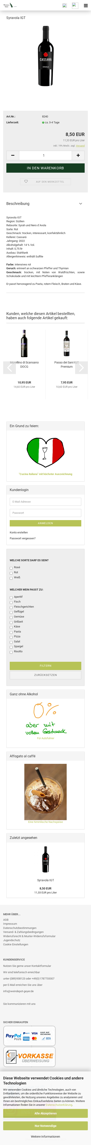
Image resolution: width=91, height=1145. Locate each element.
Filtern (45, 665)
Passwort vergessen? (23, 538)
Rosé (17, 567)
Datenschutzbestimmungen (19, 928)
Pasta (17, 631)
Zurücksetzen (45, 675)
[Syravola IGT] (45, 55)
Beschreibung (17, 203)
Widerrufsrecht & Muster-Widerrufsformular (29, 936)
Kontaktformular (41, 965)
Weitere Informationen (45, 1136)
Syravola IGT (45, 880)
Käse (17, 626)
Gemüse (19, 616)
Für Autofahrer (45, 738)
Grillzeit (18, 621)
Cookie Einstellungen (15, 944)
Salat (17, 641)
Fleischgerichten (24, 606)
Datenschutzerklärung (59, 1104)
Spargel (18, 646)
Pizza (17, 636)
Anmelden (45, 523)
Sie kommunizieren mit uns (19, 1003)
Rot (16, 572)
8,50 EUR (45, 888)
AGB (5, 919)
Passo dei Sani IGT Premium (66, 364)
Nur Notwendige (46, 1126)
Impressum (10, 923)
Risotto (18, 651)
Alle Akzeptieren (45, 1113)
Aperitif (18, 596)
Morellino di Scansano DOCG (24, 364)
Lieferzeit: (12, 122)
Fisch (17, 601)
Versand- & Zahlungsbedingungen (23, 932)
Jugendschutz (11, 940)
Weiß (17, 577)
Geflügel (19, 611)
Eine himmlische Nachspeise (45, 821)
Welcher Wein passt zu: (26, 589)
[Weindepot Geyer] (8, 5)
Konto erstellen (19, 532)
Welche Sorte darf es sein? (29, 560)
